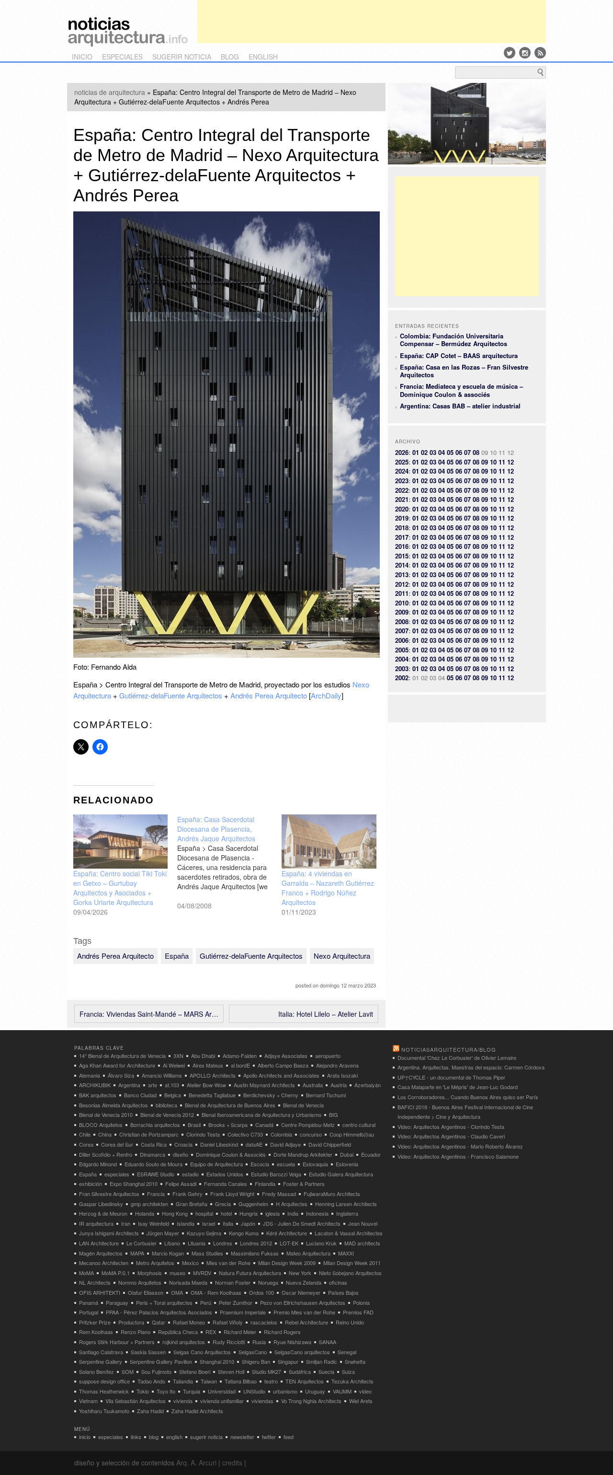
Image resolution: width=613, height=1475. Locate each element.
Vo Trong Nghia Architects (311, 1401)
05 (450, 452)
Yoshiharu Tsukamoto (104, 1411)
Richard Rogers (282, 1332)
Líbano (172, 1243)
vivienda (183, 1401)
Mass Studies (207, 1253)
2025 (402, 461)
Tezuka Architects (352, 1381)
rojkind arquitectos (183, 1342)
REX (210, 1332)
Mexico (190, 1262)
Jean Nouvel (362, 1223)
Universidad (222, 1391)
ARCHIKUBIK (95, 1085)
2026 (402, 452)
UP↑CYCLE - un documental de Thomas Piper (451, 1077)
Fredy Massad (279, 1193)
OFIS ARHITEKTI (99, 1292)
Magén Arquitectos (101, 1253)
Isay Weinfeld (153, 1223)
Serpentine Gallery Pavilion (161, 1361)
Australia (313, 1085)
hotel (226, 1213)
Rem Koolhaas (96, 1332)
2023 (402, 480)
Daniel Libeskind (219, 1144)
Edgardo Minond (98, 1164)
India (292, 1213)
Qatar (158, 1322)
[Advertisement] (371, 21)
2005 (402, 649)
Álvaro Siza (121, 1075)
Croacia (183, 1144)
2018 (402, 527)
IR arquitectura (96, 1223)
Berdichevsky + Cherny (270, 1095)
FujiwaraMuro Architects (332, 1193)
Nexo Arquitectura (342, 956)
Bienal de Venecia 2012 (167, 1114)
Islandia (185, 1223)
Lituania (196, 1243)
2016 (402, 546)
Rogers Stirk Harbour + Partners (117, 1342)
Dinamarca (152, 1154)
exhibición (90, 1183)
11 (502, 461)
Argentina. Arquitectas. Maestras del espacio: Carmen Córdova (471, 1067)
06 (458, 452)
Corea (86, 1144)
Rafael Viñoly (228, 1322)
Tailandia (183, 1381)
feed (289, 1436)
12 (510, 461)
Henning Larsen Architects (346, 1204)
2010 (402, 602)
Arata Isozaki (342, 1075)
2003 (402, 668)
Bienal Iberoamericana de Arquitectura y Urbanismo (261, 1114)
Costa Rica (154, 1144)
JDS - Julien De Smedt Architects (302, 1223)
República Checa (178, 1332)
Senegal (347, 1352)
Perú (205, 1302)
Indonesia (317, 1213)
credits (232, 1462)
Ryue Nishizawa (292, 1342)
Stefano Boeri (194, 1371)
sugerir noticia (181, 56)
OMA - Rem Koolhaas (216, 1292)
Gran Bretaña (191, 1204)
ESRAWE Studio (155, 1174)
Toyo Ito (166, 1391)
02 (424, 452)
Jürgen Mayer (163, 1233)
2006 (402, 640)
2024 (402, 471)
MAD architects (362, 1243)
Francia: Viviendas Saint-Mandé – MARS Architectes (148, 1014)
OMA (177, 1292)
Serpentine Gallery (100, 1361)
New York (300, 1273)
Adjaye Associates (285, 1055)
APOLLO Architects (213, 1075)
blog (230, 56)
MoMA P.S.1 (116, 1273)
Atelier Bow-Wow (206, 1085)
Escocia (259, 1164)
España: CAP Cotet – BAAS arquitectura (459, 355)
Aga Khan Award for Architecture (117, 1065)
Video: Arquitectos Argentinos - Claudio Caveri (451, 1136)
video (365, 1391)
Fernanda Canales (225, 1183)
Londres (222, 1243)
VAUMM (342, 1391)
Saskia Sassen (148, 1352)
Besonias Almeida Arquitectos (113, 1105)
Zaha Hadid (150, 1411)
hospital (204, 1213)
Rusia (259, 1342)
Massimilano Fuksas (255, 1253)
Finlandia (265, 1183)
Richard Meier (240, 1332)
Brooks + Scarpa (228, 1124)
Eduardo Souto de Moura (153, 1164)
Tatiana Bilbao (241, 1381)
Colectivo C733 (245, 1134)
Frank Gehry (187, 1193)
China (105, 1134)
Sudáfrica (300, 1371)
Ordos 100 (261, 1292)
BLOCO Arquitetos (101, 1124)
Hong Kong (175, 1213)
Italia (228, 1223)
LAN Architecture (99, 1243)
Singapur (288, 1361)
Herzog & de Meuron (103, 1213)
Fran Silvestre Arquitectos (109, 1193)
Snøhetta (355, 1361)
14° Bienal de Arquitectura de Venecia (122, 1055)
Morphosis (149, 1273)
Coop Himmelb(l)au (351, 1134)
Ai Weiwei (174, 1065)
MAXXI (346, 1253)
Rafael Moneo (189, 1322)
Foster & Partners (304, 1183)
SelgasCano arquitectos (302, 1352)
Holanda (144, 1213)
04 (441, 452)
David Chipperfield (329, 1144)
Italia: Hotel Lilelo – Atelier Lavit (325, 1014)
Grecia (223, 1204)
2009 (402, 611)
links (136, 1436)
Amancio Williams (162, 1075)
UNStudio (254, 1391)
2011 (402, 593)
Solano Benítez (96, 1371)
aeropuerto (328, 1055)
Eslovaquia (315, 1164)
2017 (402, 537)
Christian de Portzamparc (149, 1134)
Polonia (361, 1302)
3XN (178, 1055)
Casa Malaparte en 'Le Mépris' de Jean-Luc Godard (457, 1087)
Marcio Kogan (168, 1253)
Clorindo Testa (203, 1134)
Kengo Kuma (244, 1233)
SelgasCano (252, 1352)
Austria (338, 1085)
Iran (125, 1223)
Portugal (88, 1312)
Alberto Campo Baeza (283, 1065)
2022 (402, 490)
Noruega (268, 1282)
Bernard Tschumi (326, 1095)
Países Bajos (343, 1292)
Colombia (281, 1134)
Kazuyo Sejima (204, 1233)
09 (484, 461)
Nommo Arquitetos (139, 1282)
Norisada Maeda (188, 1282)
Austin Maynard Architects (264, 1085)
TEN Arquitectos (304, 1381)
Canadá (264, 1124)
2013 (402, 574)
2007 (402, 630)
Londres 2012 (256, 1243)
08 (476, 452)
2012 (402, 584)
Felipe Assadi (180, 1183)
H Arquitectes (291, 1204)
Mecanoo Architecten (103, 1262)
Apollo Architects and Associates (281, 1075)
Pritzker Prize (95, 1322)
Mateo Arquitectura (308, 1253)
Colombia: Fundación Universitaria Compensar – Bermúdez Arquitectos (453, 339)
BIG (333, 1114)
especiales (122, 56)
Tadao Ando (151, 1381)
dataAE (254, 1144)
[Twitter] (509, 52)
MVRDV (202, 1273)
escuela (286, 1164)
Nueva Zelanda (303, 1282)
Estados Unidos (224, 1174)
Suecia (326, 1371)
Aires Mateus (208, 1065)
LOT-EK (289, 1243)
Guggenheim (253, 1204)
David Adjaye (285, 1144)
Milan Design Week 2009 (287, 1262)
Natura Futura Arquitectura (250, 1273)
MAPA (137, 1253)
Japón (248, 1223)
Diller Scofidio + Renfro (105, 1154)
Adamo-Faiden (240, 1055)
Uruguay (315, 1391)
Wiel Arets (361, 1401)
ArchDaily (326, 695)
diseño (180, 1154)
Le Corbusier (141, 1243)
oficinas (338, 1282)
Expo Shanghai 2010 (134, 1183)
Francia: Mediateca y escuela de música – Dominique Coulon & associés (461, 390)
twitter (269, 1436)
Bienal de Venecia (303, 1105)
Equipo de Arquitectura (216, 1164)
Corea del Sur (117, 1144)
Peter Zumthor (235, 1302)
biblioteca (166, 1105)
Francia (156, 1193)
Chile (85, 1134)
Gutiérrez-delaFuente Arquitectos (170, 695)
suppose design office (104, 1381)
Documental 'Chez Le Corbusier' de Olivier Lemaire (456, 1057)
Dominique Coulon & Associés (231, 1154)
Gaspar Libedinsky (101, 1204)
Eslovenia (347, 1164)
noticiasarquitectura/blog (448, 1049)
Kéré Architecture (286, 1233)
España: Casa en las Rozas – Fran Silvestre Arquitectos (464, 370)
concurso (311, 1134)
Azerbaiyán (367, 1085)
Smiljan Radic (321, 1361)
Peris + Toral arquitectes (164, 1302)
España (177, 956)
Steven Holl (231, 1371)
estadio (190, 1174)
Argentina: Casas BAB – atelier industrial (460, 405)
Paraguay (117, 1302)
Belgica (172, 1095)
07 (467, 452)
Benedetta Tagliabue (212, 1095)
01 (415, 452)
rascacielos (263, 1322)
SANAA (327, 1342)
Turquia (191, 1391)
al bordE (240, 1065)
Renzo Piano (135, 1332)
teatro (271, 1381)
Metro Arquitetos (155, 1262)
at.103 (172, 1085)
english (263, 56)
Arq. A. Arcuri (196, 1462)
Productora (131, 1322)
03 (433, 452)
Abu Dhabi (203, 1055)
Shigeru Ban (256, 1361)
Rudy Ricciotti (229, 1342)
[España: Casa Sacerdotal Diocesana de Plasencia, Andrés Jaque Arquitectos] (229, 862)
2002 (402, 677)
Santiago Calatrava (101, 1352)
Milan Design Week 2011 (352, 1262)
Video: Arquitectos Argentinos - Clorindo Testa (450, 1126)
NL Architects (95, 1282)
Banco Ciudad (140, 1095)
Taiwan (209, 1381)
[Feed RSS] (540, 52)
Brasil (194, 1124)
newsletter (242, 1436)
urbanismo (285, 1391)
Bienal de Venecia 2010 (106, 1114)
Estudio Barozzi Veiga (276, 1174)
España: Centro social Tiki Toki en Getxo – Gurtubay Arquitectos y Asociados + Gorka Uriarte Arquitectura (120, 888)
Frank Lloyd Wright (232, 1193)
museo (177, 1273)
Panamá (88, 1302)
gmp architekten (149, 1204)
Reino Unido (350, 1322)
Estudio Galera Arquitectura (341, 1174)
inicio (82, 56)
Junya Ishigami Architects (109, 1233)
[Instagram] (525, 52)
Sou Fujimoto (156, 1371)
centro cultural (358, 1124)
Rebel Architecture (306, 1322)
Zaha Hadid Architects (197, 1411)
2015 (402, 555)
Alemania (89, 1075)
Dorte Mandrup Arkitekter (302, 1154)
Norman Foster (232, 1282)
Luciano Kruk (321, 1243)
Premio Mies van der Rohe (304, 1312)
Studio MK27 (266, 1371)
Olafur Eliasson (145, 1292)
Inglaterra (347, 1213)
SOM (128, 1371)
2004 (402, 658)
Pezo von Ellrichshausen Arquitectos (302, 1302)
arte (152, 1085)
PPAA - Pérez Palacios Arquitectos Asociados (159, 1312)
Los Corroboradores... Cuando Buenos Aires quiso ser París (467, 1097)
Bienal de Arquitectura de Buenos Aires (230, 1105)
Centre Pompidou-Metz (308, 1124)
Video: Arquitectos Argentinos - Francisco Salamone (458, 1156)
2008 (402, 621)
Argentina (129, 1085)
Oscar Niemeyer (301, 1292)
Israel (208, 1223)
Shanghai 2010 (217, 1361)
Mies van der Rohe (228, 1262)
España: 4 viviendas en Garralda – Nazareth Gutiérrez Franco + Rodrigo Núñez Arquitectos (328, 888)
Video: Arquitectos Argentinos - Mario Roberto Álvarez (460, 1146)
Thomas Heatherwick (104, 1391)
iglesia (272, 1213)
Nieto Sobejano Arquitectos (350, 1273)
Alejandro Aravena (337, 1065)
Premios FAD (358, 1312)
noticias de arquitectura (109, 92)
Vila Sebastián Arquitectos (135, 1401)
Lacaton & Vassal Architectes (349, 1233)
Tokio (142, 1391)
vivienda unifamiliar (222, 1401)
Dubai (346, 1154)
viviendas (262, 1401)
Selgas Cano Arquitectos (202, 1352)
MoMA (86, 1273)
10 (493, 461)
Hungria (248, 1213)
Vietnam (88, 1401)
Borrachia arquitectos (155, 1124)
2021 (402, 499)
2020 (402, 508)
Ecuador (371, 1154)
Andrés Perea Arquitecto (267, 695)
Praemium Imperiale (243, 1312)
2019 (402, 518)
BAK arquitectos (97, 1095)
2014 (402, 564)
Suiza (348, 1371)
